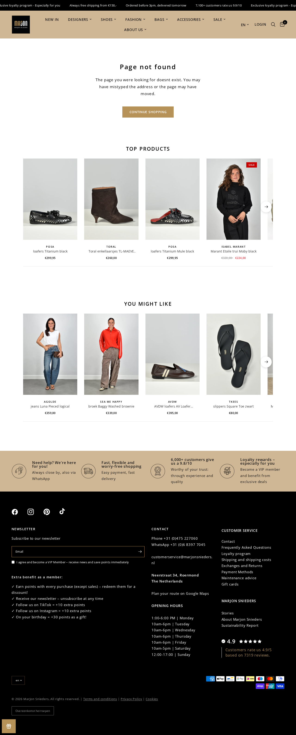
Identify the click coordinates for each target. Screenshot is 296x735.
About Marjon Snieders (242, 619)
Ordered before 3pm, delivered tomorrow (149, 5)
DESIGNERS (78, 19)
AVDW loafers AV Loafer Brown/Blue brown (172, 406)
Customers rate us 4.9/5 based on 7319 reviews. (248, 652)
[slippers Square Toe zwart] (234, 354)
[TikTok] (66, 512)
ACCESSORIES (189, 19)
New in (52, 19)
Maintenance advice (239, 578)
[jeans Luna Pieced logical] (50, 354)
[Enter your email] (140, 551)
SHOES (107, 19)
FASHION (133, 19)
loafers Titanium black (50, 251)
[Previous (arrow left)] (29, 206)
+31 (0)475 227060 (181, 538)
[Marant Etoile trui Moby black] (234, 199)
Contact (228, 541)
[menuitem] (51, 19)
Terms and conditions (100, 699)
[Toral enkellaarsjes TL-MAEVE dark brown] (111, 199)
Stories (228, 613)
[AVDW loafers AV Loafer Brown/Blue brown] (172, 354)
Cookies (152, 699)
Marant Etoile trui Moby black (233, 251)
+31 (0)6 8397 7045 (188, 544)
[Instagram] (35, 512)
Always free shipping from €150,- (85, 5)
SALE (217, 19)
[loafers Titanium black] (50, 199)
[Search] (273, 24)
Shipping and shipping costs (246, 559)
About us (133, 29)
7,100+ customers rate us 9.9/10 (211, 5)
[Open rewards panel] (9, 726)
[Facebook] (19, 512)
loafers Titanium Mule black (172, 251)
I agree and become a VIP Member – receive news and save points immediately (72, 562)
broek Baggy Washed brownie (111, 406)
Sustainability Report (240, 625)
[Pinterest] (50, 512)
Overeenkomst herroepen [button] (32, 711)
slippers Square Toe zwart (233, 406)
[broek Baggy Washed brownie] (111, 354)
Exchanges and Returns (242, 565)
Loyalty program (236, 553)
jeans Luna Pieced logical (50, 406)
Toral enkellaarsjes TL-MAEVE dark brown (111, 251)
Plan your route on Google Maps (180, 593)
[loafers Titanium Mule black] (172, 199)
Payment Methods (237, 572)
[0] (281, 24)
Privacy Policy (131, 699)
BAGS (159, 19)
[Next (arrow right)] (266, 206)
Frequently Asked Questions (246, 547)
